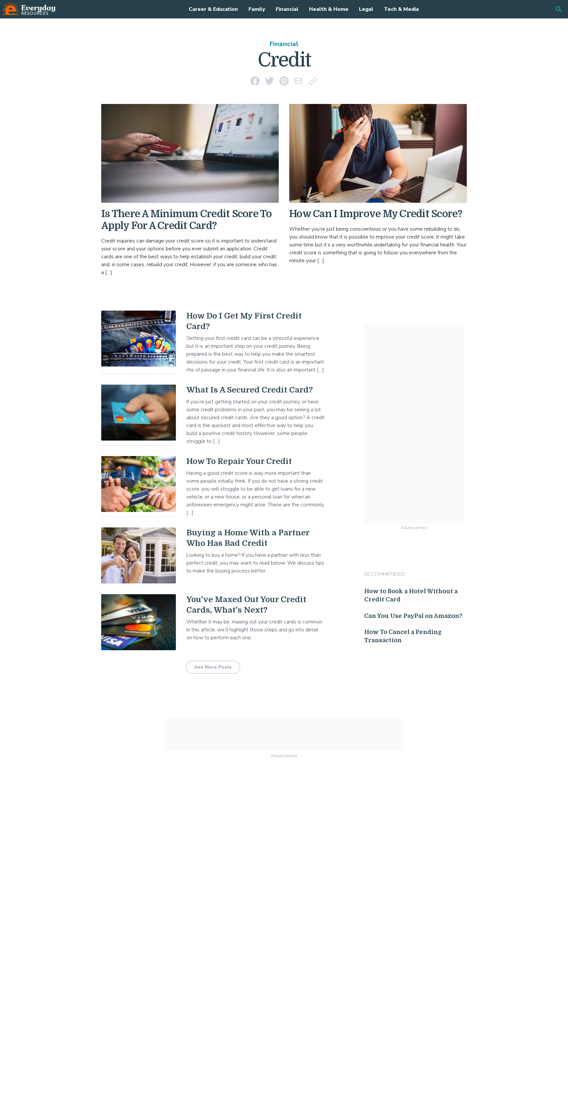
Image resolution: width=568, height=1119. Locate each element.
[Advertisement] (414, 422)
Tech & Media (401, 9)
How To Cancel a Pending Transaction (403, 636)
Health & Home (328, 9)
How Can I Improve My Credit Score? (375, 213)
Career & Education (213, 9)
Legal (366, 9)
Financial (287, 9)
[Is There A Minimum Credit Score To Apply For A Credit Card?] (190, 153)
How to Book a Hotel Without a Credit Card (411, 595)
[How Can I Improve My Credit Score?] (378, 153)
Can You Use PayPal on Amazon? (413, 615)
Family (256, 9)
